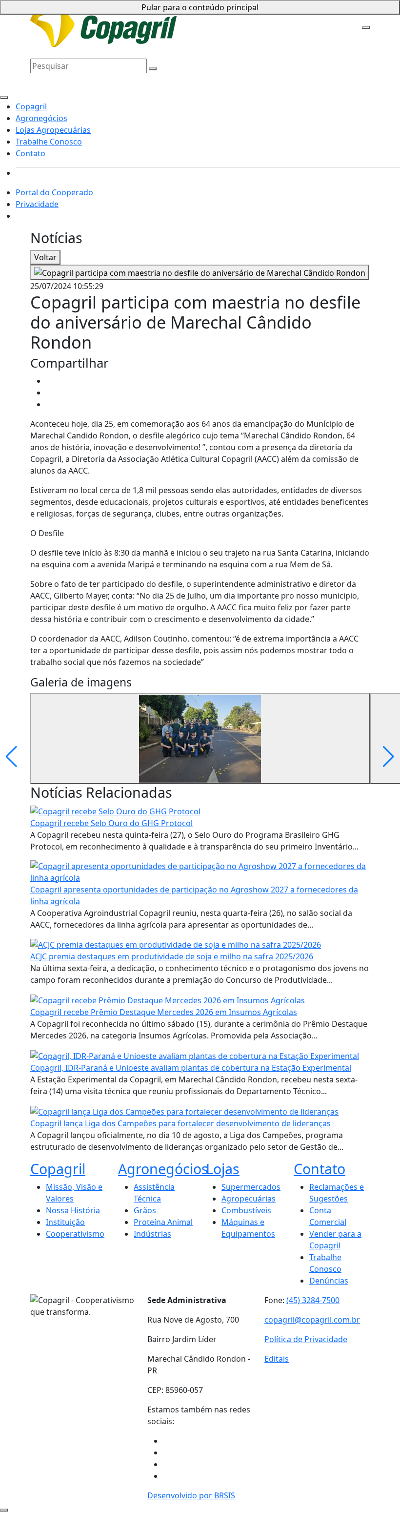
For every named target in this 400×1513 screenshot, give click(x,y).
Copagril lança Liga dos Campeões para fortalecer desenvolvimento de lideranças (180, 1123)
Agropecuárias (248, 1198)
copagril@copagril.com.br (312, 1319)
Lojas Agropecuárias (277, 15)
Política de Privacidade (305, 1339)
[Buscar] (153, 68)
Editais (276, 1358)
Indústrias (152, 1233)
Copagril (172, 15)
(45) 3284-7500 (313, 1300)
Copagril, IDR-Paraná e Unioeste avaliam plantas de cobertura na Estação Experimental (190, 1067)
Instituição (65, 1222)
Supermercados (250, 1186)
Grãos (145, 1210)
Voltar (45, 257)
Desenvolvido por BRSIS (191, 1495)
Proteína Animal (163, 1222)
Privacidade (37, 204)
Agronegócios (214, 15)
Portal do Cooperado (54, 192)
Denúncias (328, 1280)
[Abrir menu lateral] (366, 27)
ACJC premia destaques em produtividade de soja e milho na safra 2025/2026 (171, 956)
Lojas (223, 1168)
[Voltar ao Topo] (4, 1510)
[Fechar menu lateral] (4, 97)
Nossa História (73, 1210)
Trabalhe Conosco (63, 30)
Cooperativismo (75, 1233)
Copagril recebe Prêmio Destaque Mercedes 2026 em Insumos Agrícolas (163, 1012)
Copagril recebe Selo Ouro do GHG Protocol (111, 823)
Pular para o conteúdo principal (200, 7)
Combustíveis (246, 1210)
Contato (111, 30)
